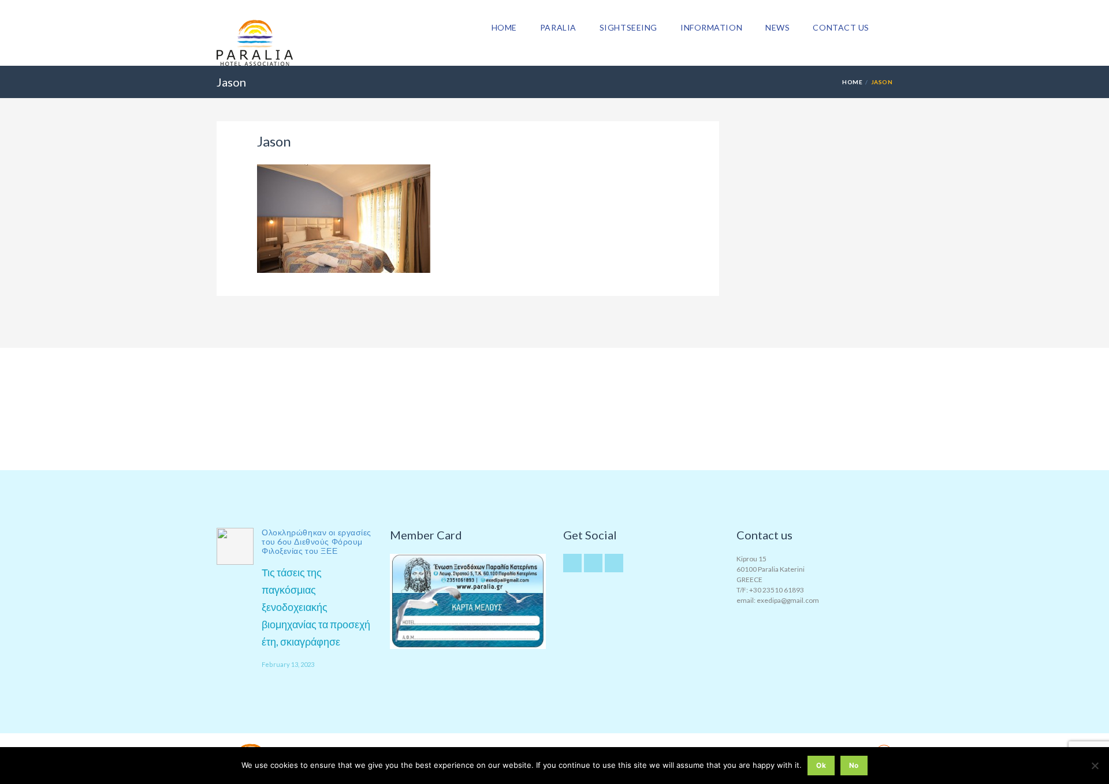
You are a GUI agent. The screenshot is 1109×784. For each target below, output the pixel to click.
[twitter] (572, 563)
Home (504, 27)
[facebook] (614, 563)
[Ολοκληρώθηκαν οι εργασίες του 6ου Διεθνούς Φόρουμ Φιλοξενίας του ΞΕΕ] (235, 546)
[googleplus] (593, 563)
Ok (821, 765)
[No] (1094, 765)
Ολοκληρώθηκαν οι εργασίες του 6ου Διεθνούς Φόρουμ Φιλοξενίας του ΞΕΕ (316, 541)
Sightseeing (628, 27)
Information (711, 27)
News (777, 27)
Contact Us (841, 27)
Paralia (558, 27)
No (854, 765)
